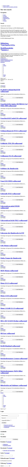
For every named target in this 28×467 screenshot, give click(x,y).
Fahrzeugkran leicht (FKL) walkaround (14, 220)
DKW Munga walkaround (9, 270)
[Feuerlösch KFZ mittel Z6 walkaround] (3, 114)
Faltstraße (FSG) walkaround (10, 193)
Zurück (4, 65)
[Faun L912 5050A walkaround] (3, 177)
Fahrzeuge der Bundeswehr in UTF (12, 233)
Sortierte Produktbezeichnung (7, 59)
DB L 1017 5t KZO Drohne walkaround (14, 321)
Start (4, 64)
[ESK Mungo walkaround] (3, 241)
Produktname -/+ (4, 58)
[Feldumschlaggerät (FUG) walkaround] (3, 127)
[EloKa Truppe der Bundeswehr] (3, 254)
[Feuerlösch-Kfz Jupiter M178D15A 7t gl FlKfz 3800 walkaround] (3, 100)
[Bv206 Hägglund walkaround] (3, 342)
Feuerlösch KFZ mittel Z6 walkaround (14, 118)
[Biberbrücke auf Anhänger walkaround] (3, 381)
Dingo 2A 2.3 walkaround (9, 283)
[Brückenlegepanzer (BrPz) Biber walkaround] (3, 367)
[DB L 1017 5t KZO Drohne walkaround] (3, 317)
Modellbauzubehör (7, 48)
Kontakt (4, 20)
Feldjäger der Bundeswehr (9, 168)
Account (5, 16)
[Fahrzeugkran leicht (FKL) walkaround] (3, 216)
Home (4, 15)
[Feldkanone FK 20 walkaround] (3, 152)
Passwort (3, 417)
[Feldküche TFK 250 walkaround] (3, 139)
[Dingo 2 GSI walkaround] (3, 291)
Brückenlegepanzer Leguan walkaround (14, 358)
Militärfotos (5, 43)
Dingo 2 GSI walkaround (9, 296)
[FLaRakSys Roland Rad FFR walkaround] (3, 85)
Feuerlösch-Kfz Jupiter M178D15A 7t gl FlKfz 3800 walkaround (14, 105)
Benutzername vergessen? (9, 426)
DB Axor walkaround (8, 333)
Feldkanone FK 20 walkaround (11, 156)
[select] (8, 442)
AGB (4, 19)
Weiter (4, 75)
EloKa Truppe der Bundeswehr (11, 258)
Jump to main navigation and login (10, 6)
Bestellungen (5, 17)
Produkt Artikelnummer (5, 61)
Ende (4, 76)
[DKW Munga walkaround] (3, 266)
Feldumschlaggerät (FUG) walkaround (14, 131)
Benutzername (4, 415)
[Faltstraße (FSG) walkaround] (3, 189)
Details (2, 98)
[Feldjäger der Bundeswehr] (3, 164)
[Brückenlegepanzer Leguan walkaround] (3, 354)
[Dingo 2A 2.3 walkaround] (3, 279)
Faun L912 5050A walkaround (11, 181)
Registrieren (6, 427)
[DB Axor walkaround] (3, 329)
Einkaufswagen (6, 18)
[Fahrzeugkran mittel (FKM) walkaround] (3, 202)
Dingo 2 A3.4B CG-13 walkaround (12, 308)
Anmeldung (15, 439)
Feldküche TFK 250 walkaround (11, 143)
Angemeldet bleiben (6, 420)
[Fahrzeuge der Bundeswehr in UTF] (3, 229)
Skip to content (6, 5)
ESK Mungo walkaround (9, 245)
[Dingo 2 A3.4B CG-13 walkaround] (3, 304)
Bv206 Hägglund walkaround (10, 346)
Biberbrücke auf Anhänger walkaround (14, 385)
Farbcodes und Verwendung (9, 450)
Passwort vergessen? (8, 425)
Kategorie (3, 62)
